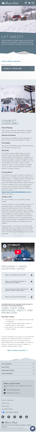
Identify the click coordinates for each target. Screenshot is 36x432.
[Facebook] (10, 417)
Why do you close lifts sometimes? (15, 297)
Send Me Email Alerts (13, 390)
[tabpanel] (18, 157)
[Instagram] (16, 417)
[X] (22, 417)
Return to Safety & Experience (16, 350)
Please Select (6, 64)
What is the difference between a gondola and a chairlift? (15, 282)
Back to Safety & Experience (12, 61)
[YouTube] (28, 417)
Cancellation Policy (7, 409)
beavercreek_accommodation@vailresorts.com (16, 192)
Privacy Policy (5, 406)
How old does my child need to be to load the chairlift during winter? (16, 289)
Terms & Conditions (7, 400)
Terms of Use (5, 403)
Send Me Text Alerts (13, 393)
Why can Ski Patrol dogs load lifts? (15, 275)
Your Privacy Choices (11, 412)
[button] (25, 3)
